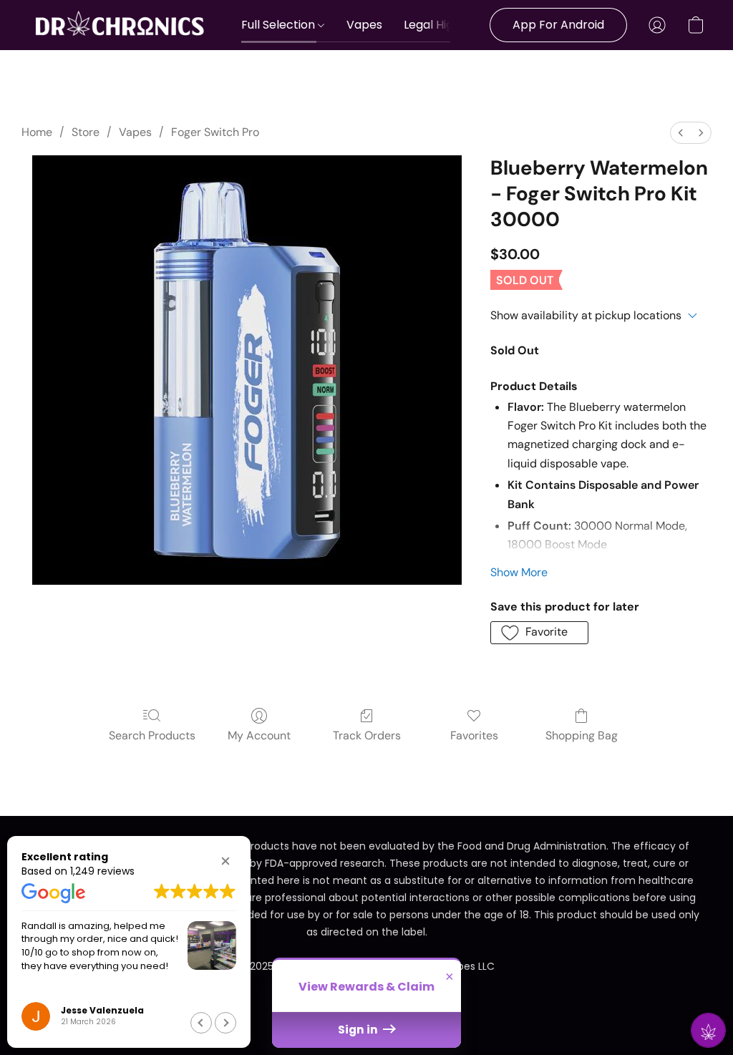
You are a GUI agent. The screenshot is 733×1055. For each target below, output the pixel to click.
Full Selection (279, 24)
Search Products (152, 735)
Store (85, 132)
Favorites (474, 735)
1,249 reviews (102, 871)
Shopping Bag (581, 735)
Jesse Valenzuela (102, 1010)
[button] (121, 25)
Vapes (364, 24)
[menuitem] (681, 132)
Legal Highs (435, 24)
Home (36, 132)
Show (708, 1030)
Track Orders (367, 735)
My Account (259, 735)
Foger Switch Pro (215, 132)
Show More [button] (519, 572)
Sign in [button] (359, 1029)
